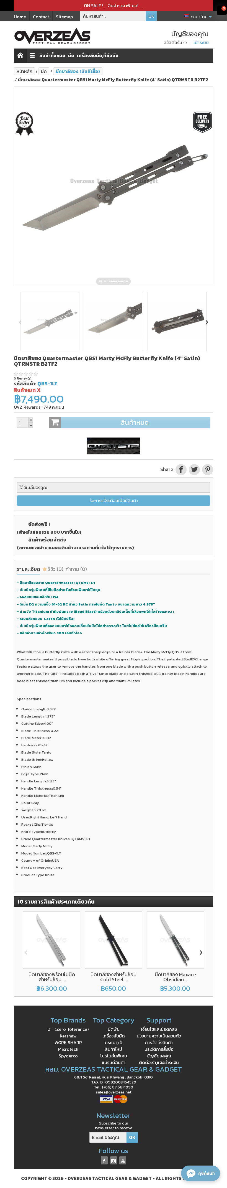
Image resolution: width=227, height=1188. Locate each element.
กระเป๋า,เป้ (113, 1042)
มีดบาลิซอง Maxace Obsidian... (175, 977)
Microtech (68, 1049)
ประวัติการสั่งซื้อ (159, 1049)
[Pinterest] (207, 469)
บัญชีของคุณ (159, 1055)
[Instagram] (113, 1160)
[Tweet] (194, 469)
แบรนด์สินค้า (113, 1062)
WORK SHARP (68, 1042)
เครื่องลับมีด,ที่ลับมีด (97, 55)
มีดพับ (114, 1029)
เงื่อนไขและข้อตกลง (159, 1029)
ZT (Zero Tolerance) (68, 1029)
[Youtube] (122, 1160)
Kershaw (68, 1035)
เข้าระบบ (201, 42)
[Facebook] (104, 1160)
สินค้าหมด (135, 422)
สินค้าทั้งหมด (52, 55)
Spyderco (68, 1055)
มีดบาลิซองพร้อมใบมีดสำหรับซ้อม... (52, 977)
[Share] (181, 469)
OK (151, 16)
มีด (71, 55)
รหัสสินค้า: (25, 383)
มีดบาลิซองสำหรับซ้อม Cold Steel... (113, 977)
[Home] (20, 55)
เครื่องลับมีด (113, 1035)
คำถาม (76, 569)
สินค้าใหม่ (113, 1049)
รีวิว (55, 569)
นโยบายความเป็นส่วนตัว (159, 1035)
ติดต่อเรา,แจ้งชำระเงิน (159, 1062)
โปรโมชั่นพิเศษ (113, 1055)
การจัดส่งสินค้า (159, 1042)
